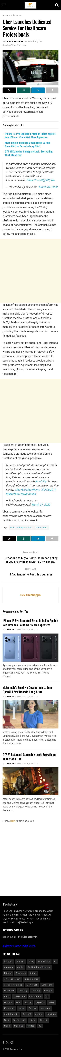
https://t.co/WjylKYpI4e (41, 180)
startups (51, 1014)
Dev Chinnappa (15, 41)
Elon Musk (32, 984)
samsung (46, 1008)
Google (48, 990)
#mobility (40, 481)
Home (5, 15)
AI (55, 961)
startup (39, 1014)
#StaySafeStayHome (27, 490)
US (39, 1025)
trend (7, 1025)
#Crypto (8, 961)
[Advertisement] (30, 271)
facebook (9, 990)
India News (16, 15)
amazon (8, 967)
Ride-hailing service (21, 527)
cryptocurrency (12, 979)
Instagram (19, 996)
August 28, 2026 (26, 764)
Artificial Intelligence (39, 967)
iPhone (8, 1002)
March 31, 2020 (35, 41)
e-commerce (31, 979)
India (7, 996)
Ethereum (47, 984)
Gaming (36, 990)
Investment (35, 996)
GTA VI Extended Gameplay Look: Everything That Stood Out (29, 153)
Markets (40, 1002)
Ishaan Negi (10, 630)
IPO (18, 1002)
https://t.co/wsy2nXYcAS (21, 494)
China (33, 973)
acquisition (44, 961)
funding (23, 990)
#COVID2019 (48, 490)
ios (47, 996)
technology (19, 1020)
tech (6, 1020)
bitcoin (8, 973)
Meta (51, 1002)
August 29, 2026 (26, 630)
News (21, 1008)
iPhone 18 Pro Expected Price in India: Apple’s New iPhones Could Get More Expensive (30, 135)
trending (18, 1025)
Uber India (41, 527)
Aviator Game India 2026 (19, 946)
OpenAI (32, 1008)
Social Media (11, 1014)
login (12, 821)
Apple (20, 967)
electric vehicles (13, 984)
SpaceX (27, 1014)
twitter (31, 1025)
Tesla (33, 1020)
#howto (20, 961)
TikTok (43, 1020)
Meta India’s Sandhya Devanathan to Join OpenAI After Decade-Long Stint (27, 144)
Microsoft (9, 1008)
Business (21, 973)
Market (28, 1002)
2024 (31, 961)
